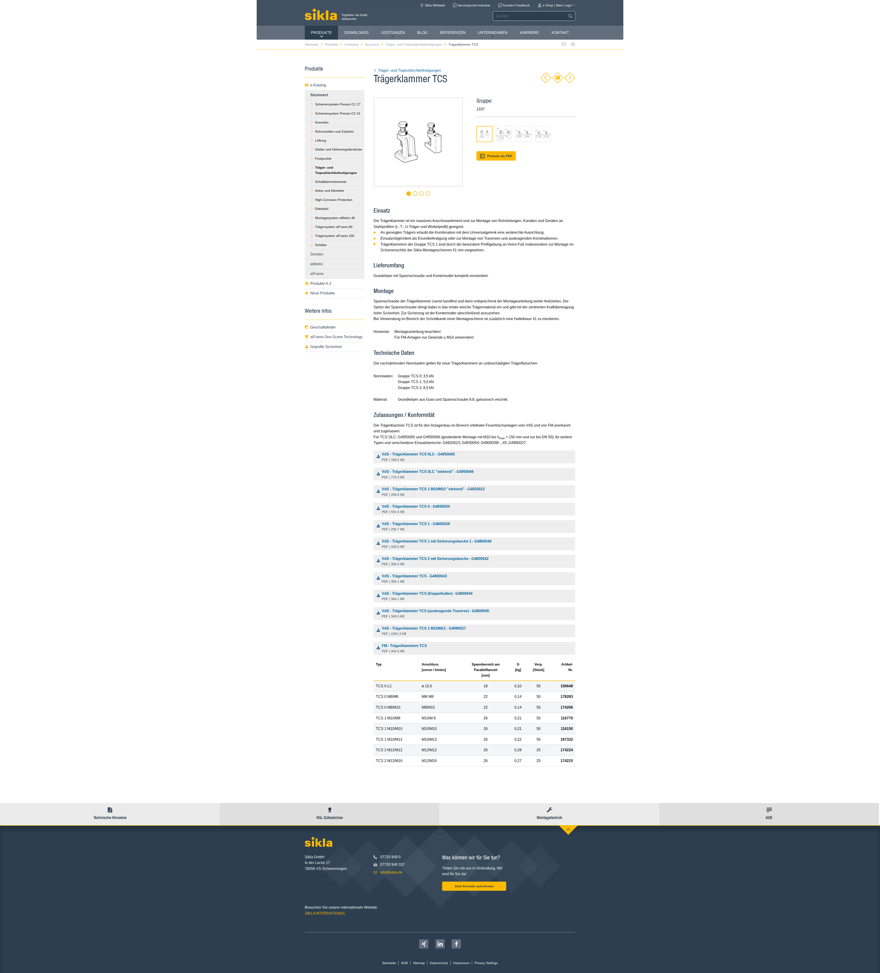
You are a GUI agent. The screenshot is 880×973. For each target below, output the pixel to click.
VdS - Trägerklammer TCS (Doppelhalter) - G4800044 (427, 596)
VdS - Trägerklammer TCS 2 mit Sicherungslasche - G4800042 (435, 561)
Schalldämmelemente (330, 182)
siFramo (317, 274)
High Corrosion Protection (333, 200)
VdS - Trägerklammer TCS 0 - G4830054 (416, 509)
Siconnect (372, 44)
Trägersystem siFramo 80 (333, 227)
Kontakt (560, 33)
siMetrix (316, 264)
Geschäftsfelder (323, 327)
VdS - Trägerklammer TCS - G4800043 (414, 579)
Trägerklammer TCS (463, 44)
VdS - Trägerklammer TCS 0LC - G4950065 (418, 457)
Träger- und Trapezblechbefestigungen (413, 44)
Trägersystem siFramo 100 (334, 236)
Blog (422, 33)
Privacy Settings (486, 963)
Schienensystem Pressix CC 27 (337, 104)
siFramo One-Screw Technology (336, 337)
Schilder (321, 245)
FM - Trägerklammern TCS (404, 648)
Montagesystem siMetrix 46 (335, 218)
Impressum (461, 963)
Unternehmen (492, 33)
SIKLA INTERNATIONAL (325, 913)
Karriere (529, 33)
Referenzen (453, 33)
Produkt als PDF (499, 156)
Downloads (356, 33)
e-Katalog (351, 44)
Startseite (312, 44)
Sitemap (419, 963)
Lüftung (320, 140)
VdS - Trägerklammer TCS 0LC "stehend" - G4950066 (428, 474)
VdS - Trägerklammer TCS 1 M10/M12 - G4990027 (424, 631)
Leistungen (393, 33)
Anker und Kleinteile (329, 190)
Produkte (321, 33)
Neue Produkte (322, 293)
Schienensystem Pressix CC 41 (337, 113)
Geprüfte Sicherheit (326, 347)
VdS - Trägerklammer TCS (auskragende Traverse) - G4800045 (435, 613)
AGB (404, 963)
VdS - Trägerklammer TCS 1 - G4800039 (416, 526)
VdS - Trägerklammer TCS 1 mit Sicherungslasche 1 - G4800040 (437, 544)
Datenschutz (439, 963)
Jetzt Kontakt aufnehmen (474, 886)
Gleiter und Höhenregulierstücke (338, 149)
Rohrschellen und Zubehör (334, 131)
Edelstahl (321, 209)
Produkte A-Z (321, 283)
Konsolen (322, 122)
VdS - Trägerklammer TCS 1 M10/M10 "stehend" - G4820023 (433, 491)
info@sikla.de (391, 872)
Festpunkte (323, 158)
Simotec (317, 254)
